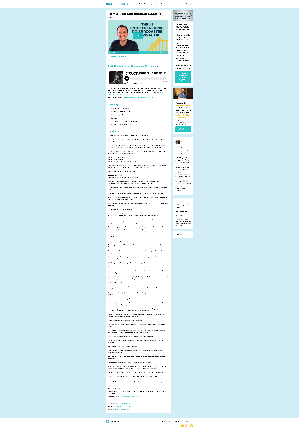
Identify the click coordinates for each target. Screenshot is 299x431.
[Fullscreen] (166, 52)
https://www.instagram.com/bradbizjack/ (127, 397)
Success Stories (172, 4)
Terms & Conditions (173, 421)
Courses (146, 4)
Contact (180, 4)
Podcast (163, 4)
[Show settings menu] (163, 52)
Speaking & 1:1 (155, 4)
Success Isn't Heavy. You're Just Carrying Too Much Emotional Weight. (183, 221)
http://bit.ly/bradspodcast (121, 410)
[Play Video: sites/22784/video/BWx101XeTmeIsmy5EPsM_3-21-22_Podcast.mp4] (138, 35)
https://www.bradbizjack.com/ (122, 403)
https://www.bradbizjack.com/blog (122, 406)
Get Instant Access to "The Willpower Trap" (183, 77)
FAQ (186, 4)
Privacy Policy (185, 421)
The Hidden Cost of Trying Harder (181, 212)
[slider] (137, 52)
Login (190, 4)
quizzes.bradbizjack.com (159, 382)
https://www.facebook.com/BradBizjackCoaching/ (129, 400)
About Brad (138, 4)
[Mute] (160, 52)
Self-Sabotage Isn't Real (183, 205)
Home (132, 4)
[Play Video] (109, 52)
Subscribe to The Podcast (183, 129)
